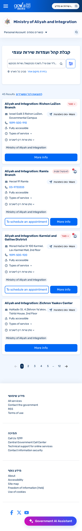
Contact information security (25, 450)
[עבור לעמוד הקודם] (16, 366)
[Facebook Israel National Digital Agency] (11, 512)
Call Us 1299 (15, 438)
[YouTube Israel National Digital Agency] (26, 512)
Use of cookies (17, 491)
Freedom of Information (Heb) (26, 487)
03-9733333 (16, 187)
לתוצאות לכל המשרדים (29, 94)
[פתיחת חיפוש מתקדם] (70, 63)
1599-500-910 (18, 122)
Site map (13, 483)
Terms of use (15, 413)
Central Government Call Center (27, 442)
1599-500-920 (18, 255)
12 (59, 366)
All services (15, 401)
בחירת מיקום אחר (37, 71)
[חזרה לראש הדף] (10, 521)
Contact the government (23, 405)
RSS (10, 409)
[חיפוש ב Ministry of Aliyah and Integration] (76, 32)
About (11, 475)
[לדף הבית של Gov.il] (22, 6)
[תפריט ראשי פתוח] (6, 6)
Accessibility (15, 479)
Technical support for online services (30, 446)
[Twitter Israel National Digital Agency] (19, 512)
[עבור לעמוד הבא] (66, 366)
